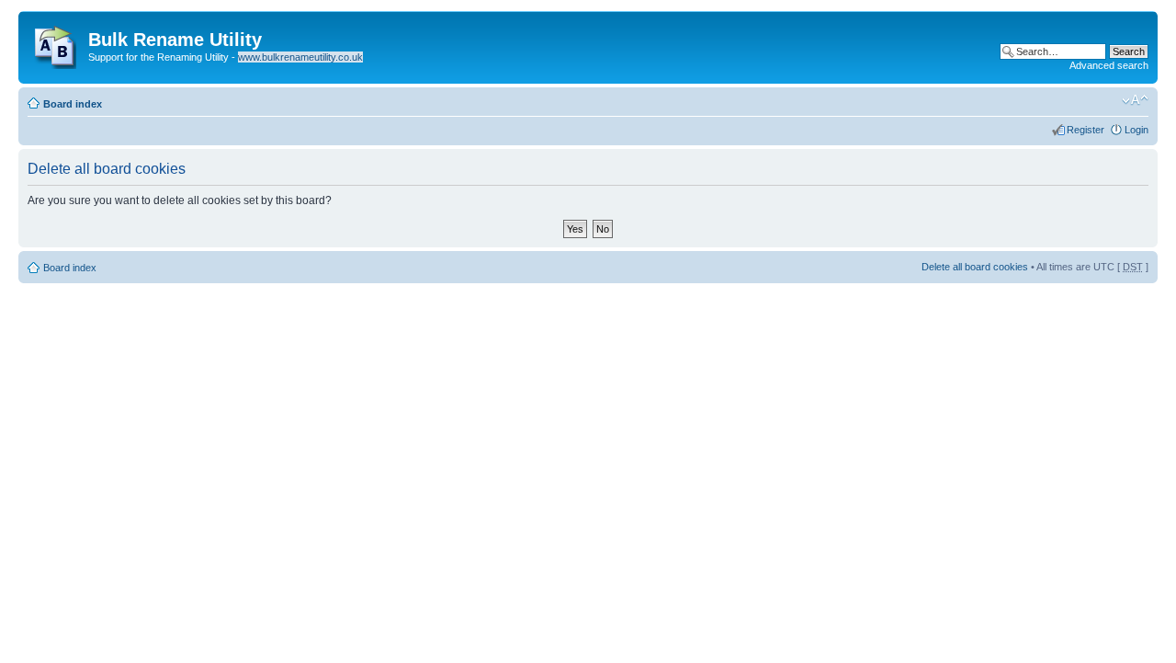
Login (1136, 129)
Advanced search (1108, 65)
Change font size (1135, 100)
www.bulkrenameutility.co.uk (300, 57)
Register (1085, 129)
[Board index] (55, 43)
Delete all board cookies (975, 266)
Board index (72, 103)
